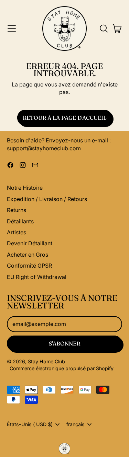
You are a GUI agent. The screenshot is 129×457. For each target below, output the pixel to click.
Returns (16, 210)
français (75, 424)
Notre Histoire (25, 187)
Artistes (16, 232)
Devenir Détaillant (29, 243)
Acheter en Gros (27, 254)
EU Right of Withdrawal (36, 276)
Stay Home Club (47, 361)
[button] (103, 28)
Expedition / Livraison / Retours (47, 199)
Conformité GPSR (29, 265)
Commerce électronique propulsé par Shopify (62, 368)
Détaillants (20, 221)
